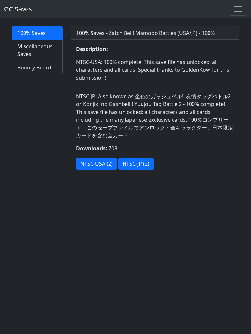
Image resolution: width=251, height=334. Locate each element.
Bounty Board (34, 67)
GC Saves (18, 9)
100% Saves (31, 33)
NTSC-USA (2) (96, 163)
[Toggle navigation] (238, 9)
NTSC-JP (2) (136, 163)
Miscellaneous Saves (35, 50)
